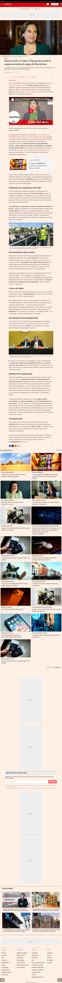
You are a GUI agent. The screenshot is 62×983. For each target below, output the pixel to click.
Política (4, 953)
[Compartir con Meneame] (15, 446)
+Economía (5, 967)
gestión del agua (20, 85)
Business (6, 58)
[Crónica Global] (25, 4)
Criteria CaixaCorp (38, 150)
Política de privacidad (38, 962)
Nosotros (35, 953)
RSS (33, 960)
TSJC (27, 77)
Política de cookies (37, 965)
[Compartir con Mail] (18, 446)
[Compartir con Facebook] (10, 446)
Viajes (3, 965)
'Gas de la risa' (31, 1)
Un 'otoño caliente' (9, 1)
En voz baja (5, 974)
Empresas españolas (38, 970)
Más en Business (7, 888)
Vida (3, 958)
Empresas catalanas (37, 967)
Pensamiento (5, 962)
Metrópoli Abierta (22, 953)
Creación (4, 960)
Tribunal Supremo (21, 77)
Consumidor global (22, 965)
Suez (49, 300)
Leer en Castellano (4, 6)
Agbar (33, 77)
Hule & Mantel (21, 967)
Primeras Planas (6, 972)
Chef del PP (25, 1)
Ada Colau (13, 77)
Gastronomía (5, 970)
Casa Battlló (60, 1)
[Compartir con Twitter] (12, 446)
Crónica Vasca (21, 955)
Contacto (35, 958)
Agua (30, 77)
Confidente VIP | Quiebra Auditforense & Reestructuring (46, 1)
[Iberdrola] (38, 9)
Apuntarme (52, 781)
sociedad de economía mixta (29, 92)
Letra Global (20, 960)
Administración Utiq (38, 977)
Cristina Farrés (12, 80)
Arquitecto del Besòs (18, 1)
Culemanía (20, 958)
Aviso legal (35, 955)
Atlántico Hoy (21, 962)
